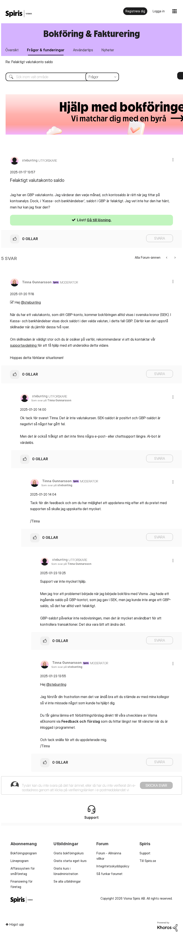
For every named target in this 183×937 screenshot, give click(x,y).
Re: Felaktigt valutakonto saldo (29, 62)
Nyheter (108, 50)
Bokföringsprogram (23, 853)
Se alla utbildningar (67, 881)
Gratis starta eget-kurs (70, 861)
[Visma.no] (19, 13)
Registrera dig (135, 11)
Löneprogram (19, 861)
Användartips (83, 50)
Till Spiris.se (147, 861)
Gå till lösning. (99, 220)
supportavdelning (23, 345)
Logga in (159, 11)
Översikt (12, 50)
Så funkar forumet (109, 874)
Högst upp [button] (16, 924)
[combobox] (59, 77)
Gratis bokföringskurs (69, 853)
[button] (173, 159)
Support (144, 853)
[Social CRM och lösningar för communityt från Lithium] (167, 926)
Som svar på (51, 400)
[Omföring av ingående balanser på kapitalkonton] (175, 257)
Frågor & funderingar (45, 50)
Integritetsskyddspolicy (112, 866)
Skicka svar (156, 785)
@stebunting (31, 302)
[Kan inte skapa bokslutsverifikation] (167, 257)
